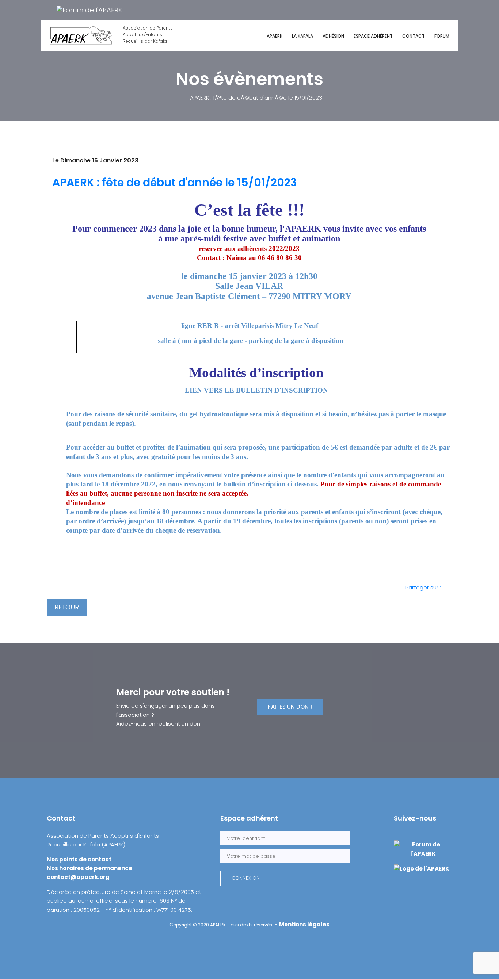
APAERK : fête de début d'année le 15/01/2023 (174, 182)
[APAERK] (421, 868)
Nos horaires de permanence (89, 868)
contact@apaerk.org (78, 877)
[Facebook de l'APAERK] (47, 9)
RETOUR (66, 607)
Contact (413, 36)
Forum (441, 36)
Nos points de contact (79, 859)
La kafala (302, 36)
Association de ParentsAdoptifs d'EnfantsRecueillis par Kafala (148, 34)
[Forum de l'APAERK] (89, 9)
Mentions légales (304, 924)
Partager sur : (423, 587)
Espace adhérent (373, 36)
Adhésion (333, 36)
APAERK (274, 36)
